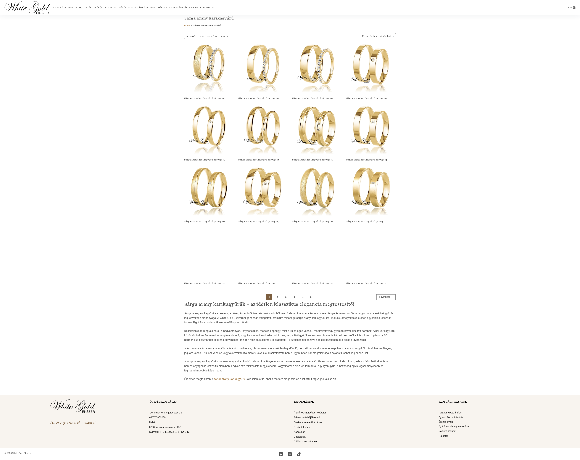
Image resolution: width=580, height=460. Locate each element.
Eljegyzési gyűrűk (91, 7)
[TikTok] (299, 454)
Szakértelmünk (302, 427)
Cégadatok (300, 437)
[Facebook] (281, 454)
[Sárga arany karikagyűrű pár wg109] (263, 191)
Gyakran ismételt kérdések (308, 422)
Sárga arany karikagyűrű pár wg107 (366, 159)
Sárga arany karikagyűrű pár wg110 (312, 221)
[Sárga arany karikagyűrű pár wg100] (209, 68)
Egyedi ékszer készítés (450, 417)
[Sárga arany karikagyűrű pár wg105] (263, 129)
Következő (384, 297)
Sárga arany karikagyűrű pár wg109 (258, 221)
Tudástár (443, 436)
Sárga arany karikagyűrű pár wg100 (204, 98)
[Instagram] (290, 454)
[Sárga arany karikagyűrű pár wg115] (371, 253)
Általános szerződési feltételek (310, 412)
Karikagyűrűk (117, 7)
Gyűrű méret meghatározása (453, 426)
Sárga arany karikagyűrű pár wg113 (258, 283)
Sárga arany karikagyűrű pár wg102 (312, 98)
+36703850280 (157, 417)
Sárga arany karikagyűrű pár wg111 (366, 221)
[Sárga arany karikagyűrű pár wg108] (209, 191)
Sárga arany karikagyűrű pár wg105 (258, 159)
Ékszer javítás (445, 422)
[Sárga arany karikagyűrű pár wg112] (209, 253)
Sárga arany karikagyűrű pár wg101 (258, 98)
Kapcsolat (299, 432)
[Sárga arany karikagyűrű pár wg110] (317, 191)
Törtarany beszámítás (172, 7)
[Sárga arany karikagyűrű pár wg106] (317, 129)
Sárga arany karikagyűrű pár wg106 (312, 159)
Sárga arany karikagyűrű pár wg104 (204, 159)
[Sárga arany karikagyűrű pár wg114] (317, 253)
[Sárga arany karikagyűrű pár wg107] (371, 129)
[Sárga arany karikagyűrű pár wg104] (209, 129)
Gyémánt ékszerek (143, 7)
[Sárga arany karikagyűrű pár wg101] (263, 68)
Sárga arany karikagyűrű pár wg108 (204, 221)
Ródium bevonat (447, 431)
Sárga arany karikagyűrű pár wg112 (204, 283)
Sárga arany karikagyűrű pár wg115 (366, 283)
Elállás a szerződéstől (305, 441)
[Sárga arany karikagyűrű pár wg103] (371, 68)
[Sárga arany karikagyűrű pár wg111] (371, 191)
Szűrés (192, 36)
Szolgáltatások (200, 7)
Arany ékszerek (63, 7)
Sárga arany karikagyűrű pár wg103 (366, 98)
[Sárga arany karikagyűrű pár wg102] (317, 68)
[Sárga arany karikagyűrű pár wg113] (263, 253)
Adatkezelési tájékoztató (307, 417)
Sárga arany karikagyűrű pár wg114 (312, 283)
